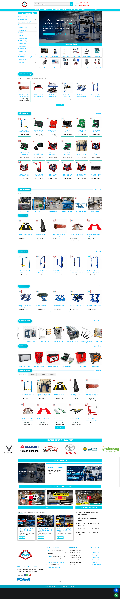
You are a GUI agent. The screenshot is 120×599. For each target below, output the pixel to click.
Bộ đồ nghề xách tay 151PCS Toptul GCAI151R (81, 131)
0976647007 (55, 562)
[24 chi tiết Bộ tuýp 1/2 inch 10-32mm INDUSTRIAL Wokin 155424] (67, 123)
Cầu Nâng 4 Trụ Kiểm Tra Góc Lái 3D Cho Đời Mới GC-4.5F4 (81, 153)
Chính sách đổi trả (74, 560)
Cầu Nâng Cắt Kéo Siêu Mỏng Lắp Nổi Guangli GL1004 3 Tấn (81, 95)
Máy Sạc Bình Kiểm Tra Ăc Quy (26, 22)
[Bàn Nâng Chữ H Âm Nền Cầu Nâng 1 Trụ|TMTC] (44, 410)
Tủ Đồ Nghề (21, 62)
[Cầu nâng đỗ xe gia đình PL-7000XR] (53, 87)
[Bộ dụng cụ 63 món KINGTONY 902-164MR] (81, 167)
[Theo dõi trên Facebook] (25, 575)
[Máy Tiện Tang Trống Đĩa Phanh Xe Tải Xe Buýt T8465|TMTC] (38, 167)
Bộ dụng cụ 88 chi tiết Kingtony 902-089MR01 (95, 153)
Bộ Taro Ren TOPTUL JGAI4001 (52, 131)
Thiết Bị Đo (21, 35)
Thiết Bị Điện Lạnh (22, 33)
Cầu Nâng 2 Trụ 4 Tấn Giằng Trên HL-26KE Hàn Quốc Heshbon (77, 271)
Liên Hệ (83, 10)
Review (71, 10)
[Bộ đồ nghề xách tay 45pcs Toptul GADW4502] (96, 123)
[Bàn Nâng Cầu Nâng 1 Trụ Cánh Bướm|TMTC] (60, 386)
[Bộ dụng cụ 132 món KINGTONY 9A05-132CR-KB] (67, 167)
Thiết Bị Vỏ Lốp (22, 59)
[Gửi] (71, 4)
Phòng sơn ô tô (96, 562)
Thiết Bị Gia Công (22, 41)
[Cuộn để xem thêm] (60, 582)
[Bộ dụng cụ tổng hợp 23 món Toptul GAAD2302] (38, 123)
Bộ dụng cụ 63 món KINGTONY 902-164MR (81, 175)
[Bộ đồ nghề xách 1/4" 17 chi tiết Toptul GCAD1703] (24, 145)
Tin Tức (76, 10)
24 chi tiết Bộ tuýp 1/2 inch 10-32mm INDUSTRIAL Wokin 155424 (67, 131)
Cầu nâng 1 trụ (95, 555)
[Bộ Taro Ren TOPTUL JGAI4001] (53, 123)
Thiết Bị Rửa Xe (22, 51)
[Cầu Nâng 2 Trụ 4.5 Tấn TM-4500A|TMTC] (24, 123)
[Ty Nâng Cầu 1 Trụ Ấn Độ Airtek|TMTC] (76, 386)
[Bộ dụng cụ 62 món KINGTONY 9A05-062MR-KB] (53, 145)
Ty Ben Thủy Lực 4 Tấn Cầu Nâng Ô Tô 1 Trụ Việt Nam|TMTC (24, 95)
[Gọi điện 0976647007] (116, 595)
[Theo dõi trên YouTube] (30, 575)
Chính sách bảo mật (75, 555)
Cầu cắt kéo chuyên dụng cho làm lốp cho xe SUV (42, 306)
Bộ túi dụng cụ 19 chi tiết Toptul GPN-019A (38, 153)
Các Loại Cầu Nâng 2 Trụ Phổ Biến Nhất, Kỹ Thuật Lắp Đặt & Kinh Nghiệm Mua (64, 530)
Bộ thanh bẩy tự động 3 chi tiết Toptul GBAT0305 (96, 175)
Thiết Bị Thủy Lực (22, 54)
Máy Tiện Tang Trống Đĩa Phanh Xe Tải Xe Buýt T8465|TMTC (38, 175)
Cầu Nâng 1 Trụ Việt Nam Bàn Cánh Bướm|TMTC (76, 419)
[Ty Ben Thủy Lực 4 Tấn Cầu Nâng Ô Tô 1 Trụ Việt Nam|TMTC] (24, 87)
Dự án (51, 10)
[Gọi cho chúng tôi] (27, 575)
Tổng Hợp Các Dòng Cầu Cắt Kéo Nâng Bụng (77, 306)
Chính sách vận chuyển (75, 557)
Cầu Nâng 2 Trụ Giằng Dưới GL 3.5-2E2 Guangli (59, 271)
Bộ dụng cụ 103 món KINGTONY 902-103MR (24, 175)
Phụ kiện (20, 24)
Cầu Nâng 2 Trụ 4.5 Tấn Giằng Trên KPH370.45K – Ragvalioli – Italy (67, 95)
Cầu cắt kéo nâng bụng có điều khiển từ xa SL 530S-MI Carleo (94, 306)
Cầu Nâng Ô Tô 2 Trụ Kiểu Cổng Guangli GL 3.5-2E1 (42, 271)
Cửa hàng (57, 10)
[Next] (99, 91)
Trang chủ (38, 10)
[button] (98, 10)
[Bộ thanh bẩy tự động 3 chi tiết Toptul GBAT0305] (96, 167)
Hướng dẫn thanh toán (75, 565)
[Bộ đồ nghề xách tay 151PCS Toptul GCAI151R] (81, 123)
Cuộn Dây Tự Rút (22, 16)
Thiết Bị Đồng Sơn (22, 38)
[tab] (21, 78)
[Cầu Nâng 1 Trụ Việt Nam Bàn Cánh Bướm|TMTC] (76, 410)
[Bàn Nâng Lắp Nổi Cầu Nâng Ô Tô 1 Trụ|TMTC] (60, 410)
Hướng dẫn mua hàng (75, 562)
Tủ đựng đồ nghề (96, 564)
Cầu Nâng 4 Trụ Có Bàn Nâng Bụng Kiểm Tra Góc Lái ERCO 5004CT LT (38, 95)
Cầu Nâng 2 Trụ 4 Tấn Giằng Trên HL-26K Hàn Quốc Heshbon (96, 95)
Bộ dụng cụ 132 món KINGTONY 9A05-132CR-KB (67, 175)
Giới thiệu (45, 10)
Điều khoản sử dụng (75, 552)
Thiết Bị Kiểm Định (23, 46)
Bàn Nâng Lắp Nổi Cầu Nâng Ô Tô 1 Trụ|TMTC (60, 419)
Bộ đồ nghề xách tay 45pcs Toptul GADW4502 (96, 131)
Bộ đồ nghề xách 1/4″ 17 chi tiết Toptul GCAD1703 (24, 153)
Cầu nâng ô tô (95, 552)
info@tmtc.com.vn (55, 567)
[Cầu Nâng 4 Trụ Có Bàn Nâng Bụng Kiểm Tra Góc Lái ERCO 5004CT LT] (38, 87)
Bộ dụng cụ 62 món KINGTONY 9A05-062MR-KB (53, 153)
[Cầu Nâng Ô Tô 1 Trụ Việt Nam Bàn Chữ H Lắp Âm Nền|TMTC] (28, 410)
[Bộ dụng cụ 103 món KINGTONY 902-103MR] (24, 167)
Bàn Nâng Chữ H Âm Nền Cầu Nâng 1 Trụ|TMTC (93, 235)
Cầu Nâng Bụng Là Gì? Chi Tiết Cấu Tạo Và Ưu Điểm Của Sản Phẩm (26, 530)
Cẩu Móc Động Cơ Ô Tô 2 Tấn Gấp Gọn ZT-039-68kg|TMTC (92, 419)
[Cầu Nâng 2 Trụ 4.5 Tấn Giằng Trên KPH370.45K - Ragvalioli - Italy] (67, 87)
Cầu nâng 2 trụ (95, 557)
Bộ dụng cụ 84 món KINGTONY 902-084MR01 (53, 175)
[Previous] (20, 91)
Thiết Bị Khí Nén (22, 43)
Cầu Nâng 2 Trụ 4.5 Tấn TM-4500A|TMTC (24, 131)
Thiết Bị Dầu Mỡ (22, 30)
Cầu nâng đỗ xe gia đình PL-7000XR (53, 95)
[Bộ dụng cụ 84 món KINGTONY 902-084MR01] (53, 167)
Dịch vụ (64, 10)
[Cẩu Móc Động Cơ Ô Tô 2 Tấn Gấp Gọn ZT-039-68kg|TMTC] (92, 410)
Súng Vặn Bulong (22, 27)
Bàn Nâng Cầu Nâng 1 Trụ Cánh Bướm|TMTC (25, 235)
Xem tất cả (97, 189)
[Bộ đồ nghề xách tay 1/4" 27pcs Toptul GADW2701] (67, 145)
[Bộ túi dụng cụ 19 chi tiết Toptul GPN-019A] (38, 145)
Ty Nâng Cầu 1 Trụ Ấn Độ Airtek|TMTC (41, 235)
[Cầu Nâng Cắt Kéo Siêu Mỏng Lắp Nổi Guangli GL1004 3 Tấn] (81, 87)
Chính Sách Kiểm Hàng (75, 550)
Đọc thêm (22, 537)
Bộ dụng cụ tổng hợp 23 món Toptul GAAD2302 (38, 131)
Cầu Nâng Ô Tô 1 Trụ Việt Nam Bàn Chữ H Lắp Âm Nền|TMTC (76, 235)
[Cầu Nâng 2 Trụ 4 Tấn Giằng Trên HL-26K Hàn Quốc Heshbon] (96, 87)
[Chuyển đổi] (36, 17)
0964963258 (61, 562)
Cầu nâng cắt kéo (96, 559)
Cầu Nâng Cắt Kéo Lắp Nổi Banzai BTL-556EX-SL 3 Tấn (59, 306)
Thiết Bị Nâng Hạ (22, 49)
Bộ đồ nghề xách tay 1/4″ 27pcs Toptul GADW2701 (67, 153)
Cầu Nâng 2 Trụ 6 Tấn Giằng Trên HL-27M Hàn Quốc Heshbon (94, 271)
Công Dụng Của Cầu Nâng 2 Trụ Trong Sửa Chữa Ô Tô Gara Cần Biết (45, 530)
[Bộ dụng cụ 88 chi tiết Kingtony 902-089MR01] (96, 145)
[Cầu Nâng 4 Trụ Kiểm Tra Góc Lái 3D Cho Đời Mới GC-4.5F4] (81, 145)
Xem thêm (98, 113)
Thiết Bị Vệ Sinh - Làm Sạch (25, 57)
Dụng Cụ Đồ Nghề (22, 19)
